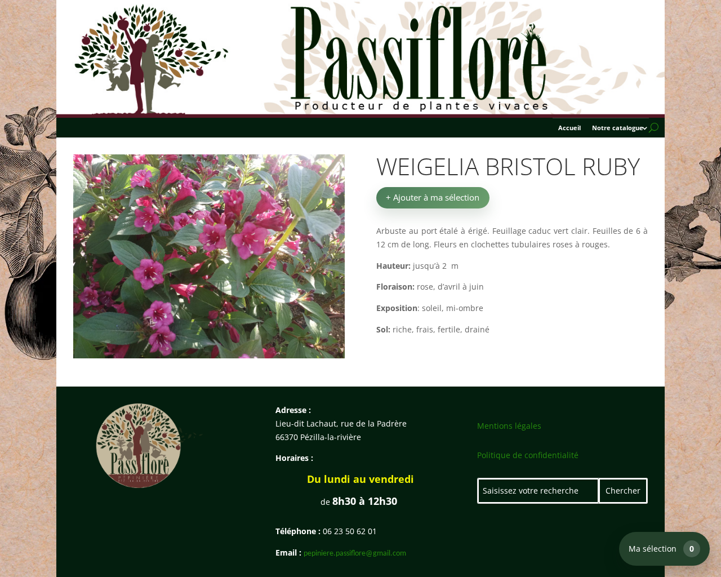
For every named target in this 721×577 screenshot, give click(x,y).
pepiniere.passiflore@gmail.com (355, 553)
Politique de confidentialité (527, 455)
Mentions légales (509, 425)
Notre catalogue (617, 128)
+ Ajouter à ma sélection (432, 197)
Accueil (569, 128)
